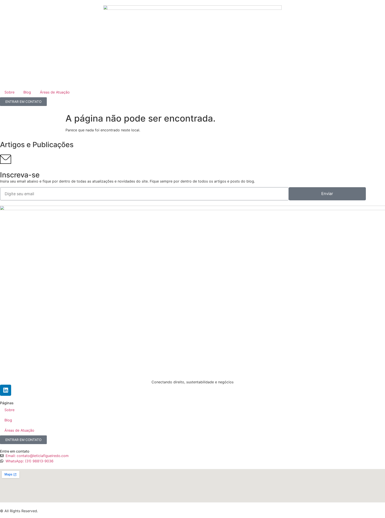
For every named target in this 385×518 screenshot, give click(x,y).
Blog (27, 92)
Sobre (9, 92)
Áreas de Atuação (55, 92)
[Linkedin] (5, 390)
